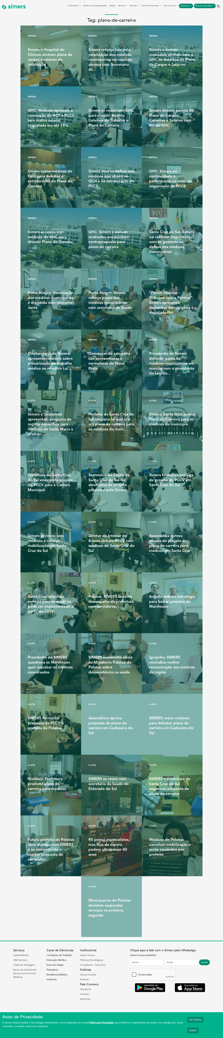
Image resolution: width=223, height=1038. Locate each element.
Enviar (204, 962)
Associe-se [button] (185, 5)
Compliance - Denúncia (92, 965)
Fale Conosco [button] (170, 5)
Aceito (193, 1030)
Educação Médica (56, 960)
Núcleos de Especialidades (95, 5)
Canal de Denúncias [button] (151, 5)
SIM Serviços (20, 960)
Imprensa (85, 999)
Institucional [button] (73, 5)
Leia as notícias (88, 974)
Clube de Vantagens (24, 965)
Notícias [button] (134, 5)
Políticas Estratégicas (91, 960)
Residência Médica (57, 974)
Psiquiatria (52, 969)
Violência (52, 979)
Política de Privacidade (101, 1022)
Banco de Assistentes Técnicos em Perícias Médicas (25, 973)
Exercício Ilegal (55, 965)
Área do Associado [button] (204, 5)
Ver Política (195, 1019)
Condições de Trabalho (59, 955)
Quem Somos (87, 955)
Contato (84, 994)
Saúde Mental (20, 955)
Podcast (84, 979)
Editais (112, 5)
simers (16, 6)
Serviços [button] (122, 5)
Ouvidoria (85, 989)
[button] (218, 6)
